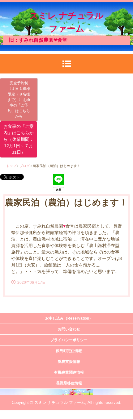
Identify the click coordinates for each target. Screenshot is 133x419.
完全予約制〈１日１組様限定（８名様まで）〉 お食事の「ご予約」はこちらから (19, 100)
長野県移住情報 (69, 383)
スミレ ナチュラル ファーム (66, 22)
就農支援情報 (69, 361)
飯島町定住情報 (69, 351)
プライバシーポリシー (69, 340)
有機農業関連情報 (69, 372)
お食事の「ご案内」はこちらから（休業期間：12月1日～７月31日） (18, 139)
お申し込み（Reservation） (69, 318)
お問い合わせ (69, 329)
